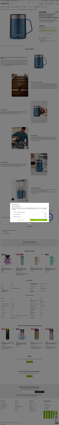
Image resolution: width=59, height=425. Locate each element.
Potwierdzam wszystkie (39, 219)
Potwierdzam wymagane (20, 219)
